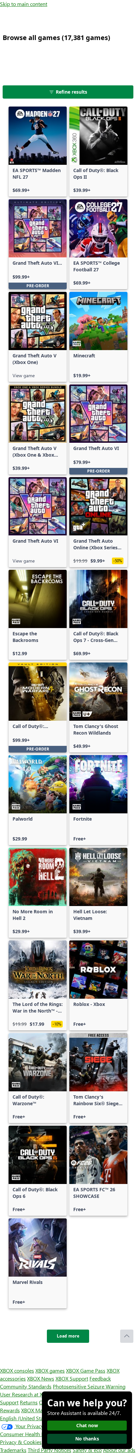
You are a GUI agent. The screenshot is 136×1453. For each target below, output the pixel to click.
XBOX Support (71, 1378)
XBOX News (40, 1378)
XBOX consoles (17, 1370)
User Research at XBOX (27, 1394)
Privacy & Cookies (21, 1441)
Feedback (100, 1378)
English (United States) (25, 1418)
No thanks (87, 1438)
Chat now (87, 1425)
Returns (29, 1402)
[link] (38, 152)
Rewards (10, 1410)
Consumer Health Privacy (29, 1433)
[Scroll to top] (126, 1336)
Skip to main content (23, 3)
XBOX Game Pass (85, 1370)
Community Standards (25, 1386)
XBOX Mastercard (41, 1410)
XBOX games (50, 1370)
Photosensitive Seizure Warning (89, 1386)
